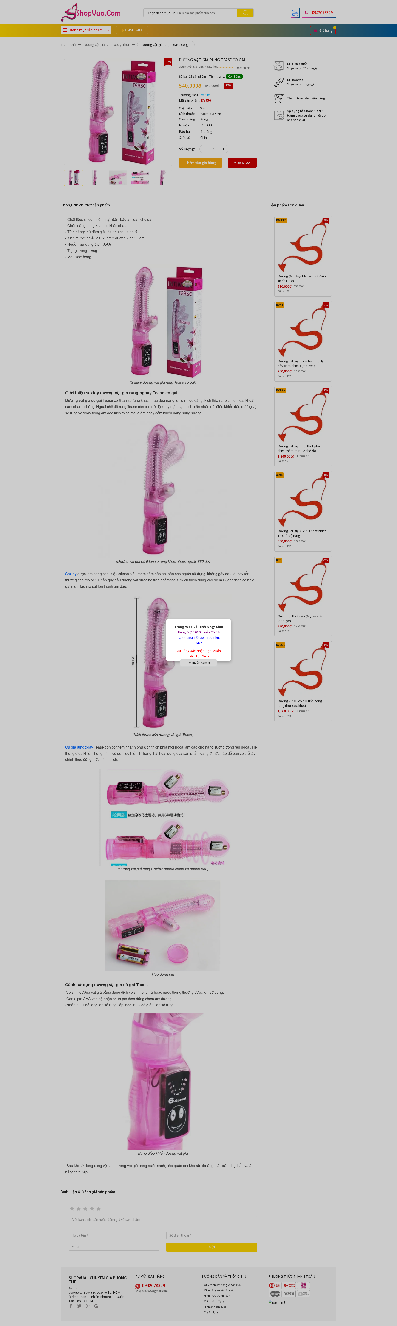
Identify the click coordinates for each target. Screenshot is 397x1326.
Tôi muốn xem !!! (198, 662)
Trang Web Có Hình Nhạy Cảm (198, 626)
